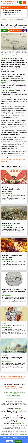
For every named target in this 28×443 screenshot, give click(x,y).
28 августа (4, 90)
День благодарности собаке (11, 12)
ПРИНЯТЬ (18, 441)
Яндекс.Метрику (14, 438)
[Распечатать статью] (26, 30)
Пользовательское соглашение (13, 396)
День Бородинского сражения (11, 223)
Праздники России (6, 193)
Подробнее (10, 441)
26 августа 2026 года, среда (13, 10)
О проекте (5, 392)
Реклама (17, 392)
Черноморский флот (15, 78)
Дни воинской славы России (13, 167)
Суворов (14, 148)
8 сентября (11, 90)
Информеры (14, 393)
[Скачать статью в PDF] (23, 30)
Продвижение (11, 392)
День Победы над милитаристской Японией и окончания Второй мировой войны (13, 189)
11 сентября (4, 30)
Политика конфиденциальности (13, 398)
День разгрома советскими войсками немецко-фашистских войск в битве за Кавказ (14, 291)
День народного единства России (13, 325)
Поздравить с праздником (17, 30)
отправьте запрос (22, 434)
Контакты (22, 392)
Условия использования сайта (13, 395)
